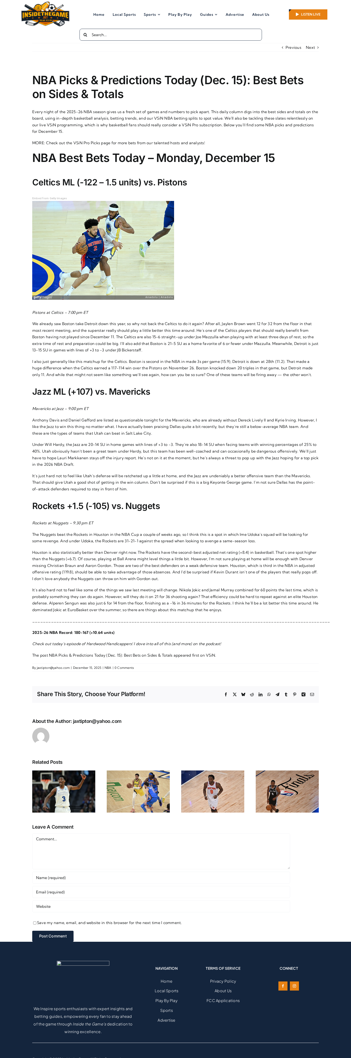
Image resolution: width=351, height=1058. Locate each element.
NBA (108, 668)
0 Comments (124, 668)
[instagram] (294, 986)
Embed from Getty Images (49, 198)
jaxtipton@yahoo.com (53, 668)
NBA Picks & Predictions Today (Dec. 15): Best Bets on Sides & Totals (110, 655)
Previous (293, 47)
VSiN (210, 655)
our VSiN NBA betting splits (172, 118)
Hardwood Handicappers (109, 643)
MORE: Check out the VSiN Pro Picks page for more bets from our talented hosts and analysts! (118, 142)
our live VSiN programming (57, 124)
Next (310, 47)
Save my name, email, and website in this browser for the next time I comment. (109, 922)
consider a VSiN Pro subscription (192, 124)
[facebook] (282, 986)
